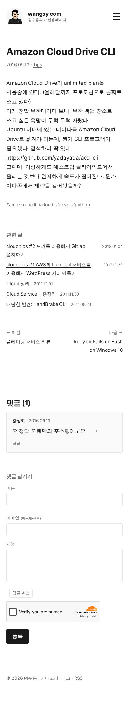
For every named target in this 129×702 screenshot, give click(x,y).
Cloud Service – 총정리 (31, 294)
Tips (37, 64)
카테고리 (49, 678)
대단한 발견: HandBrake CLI (36, 304)
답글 (16, 443)
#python (81, 204)
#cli (32, 204)
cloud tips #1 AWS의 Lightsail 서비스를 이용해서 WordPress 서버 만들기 (48, 269)
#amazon (16, 204)
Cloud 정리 (18, 283)
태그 (66, 678)
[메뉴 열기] (116, 16)
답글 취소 (21, 592)
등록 (17, 636)
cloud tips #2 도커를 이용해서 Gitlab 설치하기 (45, 250)
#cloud (46, 204)
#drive (62, 204)
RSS (78, 678)
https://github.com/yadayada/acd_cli (52, 158)
